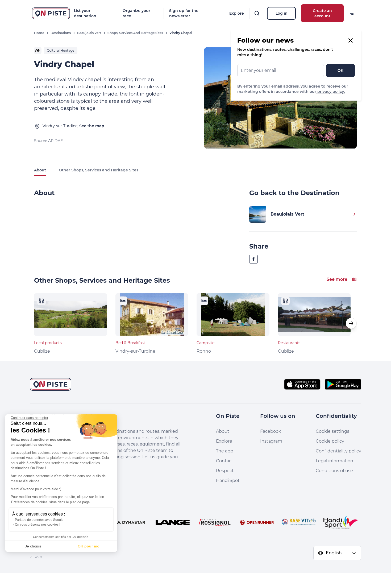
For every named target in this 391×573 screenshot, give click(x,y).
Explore (236, 13)
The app (224, 451)
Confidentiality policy (338, 451)
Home (39, 33)
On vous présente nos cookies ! (37, 524)
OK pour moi (89, 546)
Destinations (61, 33)
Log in (282, 13)
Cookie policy (330, 441)
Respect (225, 470)
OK (340, 70)
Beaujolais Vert (89, 33)
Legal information (334, 460)
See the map (91, 125)
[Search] (257, 13)
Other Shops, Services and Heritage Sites (98, 170)
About (40, 170)
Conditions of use (334, 470)
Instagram (271, 441)
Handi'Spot (228, 480)
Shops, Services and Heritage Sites (135, 33)
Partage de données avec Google (39, 520)
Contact (224, 460)
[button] (351, 323)
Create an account (322, 13)
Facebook (270, 431)
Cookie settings (332, 431)
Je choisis (33, 546)
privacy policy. (330, 91)
